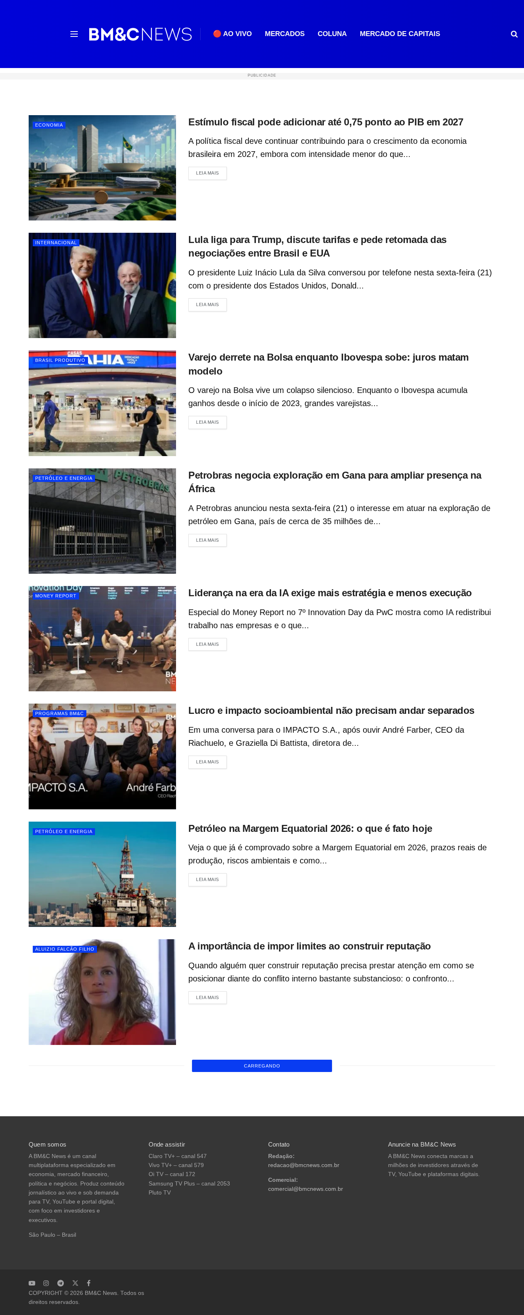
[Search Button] (514, 34)
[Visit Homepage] (140, 34)
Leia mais (211, 172)
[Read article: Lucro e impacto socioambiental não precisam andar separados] (102, 756)
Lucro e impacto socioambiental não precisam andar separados (331, 710)
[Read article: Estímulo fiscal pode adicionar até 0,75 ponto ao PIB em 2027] (102, 167)
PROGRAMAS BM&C (59, 713)
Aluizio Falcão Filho (65, 949)
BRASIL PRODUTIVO (60, 360)
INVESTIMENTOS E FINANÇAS (72, 1067)
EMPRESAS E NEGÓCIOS (66, 1184)
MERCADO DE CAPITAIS (400, 34)
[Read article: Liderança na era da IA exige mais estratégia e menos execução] (102, 638)
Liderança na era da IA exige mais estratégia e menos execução (330, 592)
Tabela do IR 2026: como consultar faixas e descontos (309, 1064)
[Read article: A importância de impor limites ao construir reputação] (102, 992)
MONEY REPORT (56, 595)
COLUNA (332, 34)
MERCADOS (285, 34)
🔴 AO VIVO (232, 34)
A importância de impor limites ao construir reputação (309, 946)
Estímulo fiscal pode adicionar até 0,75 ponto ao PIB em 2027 (325, 121)
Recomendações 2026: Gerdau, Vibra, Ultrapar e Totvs (309, 1299)
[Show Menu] (74, 34)
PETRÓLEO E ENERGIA (64, 478)
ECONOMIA (49, 125)
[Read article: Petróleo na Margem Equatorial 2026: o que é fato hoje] (102, 874)
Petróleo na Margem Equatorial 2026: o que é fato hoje (310, 828)
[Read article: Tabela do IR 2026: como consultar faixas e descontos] (102, 1110)
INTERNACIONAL (56, 242)
